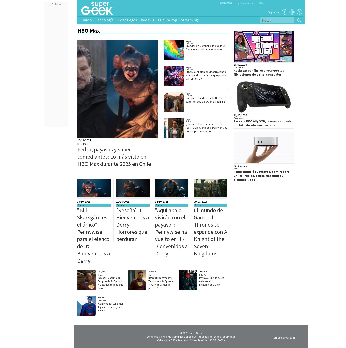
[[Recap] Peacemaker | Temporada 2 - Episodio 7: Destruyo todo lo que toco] (92, 289)
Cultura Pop (167, 20)
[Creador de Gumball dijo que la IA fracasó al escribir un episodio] (179, 60)
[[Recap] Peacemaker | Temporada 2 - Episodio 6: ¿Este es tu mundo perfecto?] (143, 289)
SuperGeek (195, 333)
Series (188, 121)
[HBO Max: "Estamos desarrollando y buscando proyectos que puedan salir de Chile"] (179, 86)
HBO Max (82, 144)
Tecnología (104, 20)
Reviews (147, 20)
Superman (102, 300)
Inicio (87, 20)
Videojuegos (127, 20)
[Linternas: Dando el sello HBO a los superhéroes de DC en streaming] (179, 112)
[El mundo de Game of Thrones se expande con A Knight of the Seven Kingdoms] (210, 196)
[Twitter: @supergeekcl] (299, 12)
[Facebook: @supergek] (284, 12)
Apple (236, 168)
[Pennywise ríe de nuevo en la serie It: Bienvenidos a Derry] (194, 289)
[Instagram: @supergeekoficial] (292, 12)
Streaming (189, 20)
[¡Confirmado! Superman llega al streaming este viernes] (92, 315)
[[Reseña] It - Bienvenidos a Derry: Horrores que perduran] (133, 196)
